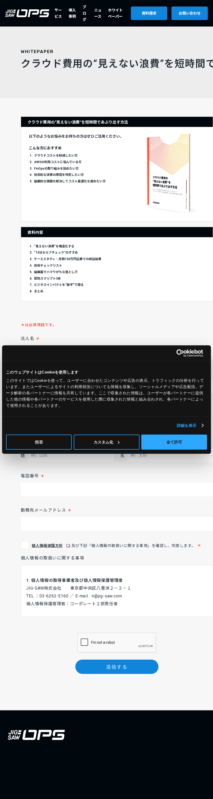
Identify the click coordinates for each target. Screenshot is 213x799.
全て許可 (174, 442)
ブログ (84, 13)
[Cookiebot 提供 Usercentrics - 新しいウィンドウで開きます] (184, 353)
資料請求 (149, 13)
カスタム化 (103, 442)
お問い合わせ (190, 13)
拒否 (39, 442)
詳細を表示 (187, 425)
